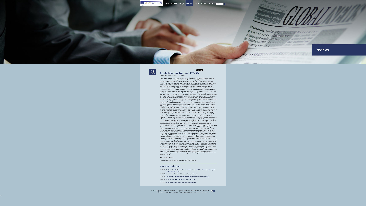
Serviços (182, 3)
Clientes (204, 3)
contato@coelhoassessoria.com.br (200, 192)
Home (167, 3)
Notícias (189, 3)
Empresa (174, 3)
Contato (211, 3)
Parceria (196, 3)
